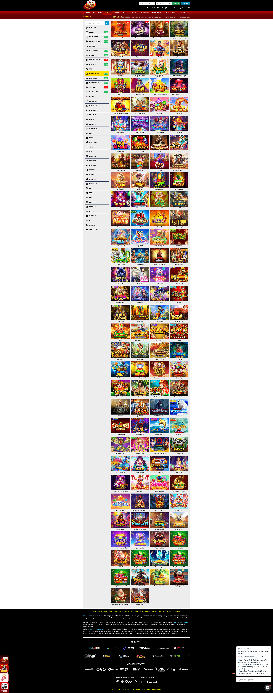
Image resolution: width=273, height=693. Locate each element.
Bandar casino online (181, 622)
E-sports (134, 13)
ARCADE (116, 13)
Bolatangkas (145, 13)
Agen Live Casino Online (96, 629)
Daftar (185, 3)
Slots (107, 13)
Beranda (88, 13)
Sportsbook (156, 13)
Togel (125, 13)
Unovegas (86, 616)
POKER (166, 13)
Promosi (184, 13)
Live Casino (97, 13)
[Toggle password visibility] (170, 3)
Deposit (175, 13)
